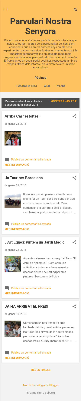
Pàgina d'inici (26, 86)
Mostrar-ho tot (63, 101)
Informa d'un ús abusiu (40, 392)
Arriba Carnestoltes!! (22, 116)
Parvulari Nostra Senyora (40, 26)
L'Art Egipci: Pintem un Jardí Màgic (34, 242)
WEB (47, 86)
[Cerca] (75, 10)
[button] (74, 116)
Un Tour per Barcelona (24, 178)
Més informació (17, 165)
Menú (61, 86)
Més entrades (40, 369)
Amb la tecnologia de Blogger (40, 385)
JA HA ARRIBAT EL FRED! (26, 306)
